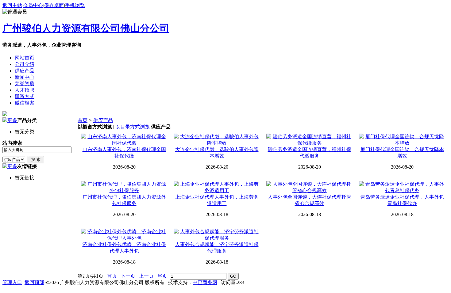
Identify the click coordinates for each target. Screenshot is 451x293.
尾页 (162, 276)
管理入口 (12, 282)
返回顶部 (34, 282)
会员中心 (33, 5)
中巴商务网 (205, 282)
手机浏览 (75, 5)
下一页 (128, 276)
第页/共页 (90, 276)
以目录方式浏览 (132, 126)
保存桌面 (54, 5)
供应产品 (103, 120)
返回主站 (12, 5)
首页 (82, 120)
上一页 (146, 276)
